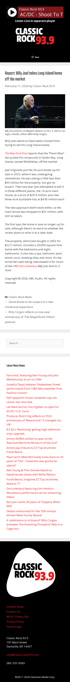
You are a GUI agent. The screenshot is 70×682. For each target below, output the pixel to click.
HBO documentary (25, 266)
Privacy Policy (15, 621)
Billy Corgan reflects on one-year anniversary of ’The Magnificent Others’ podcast (30, 317)
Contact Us (13, 611)
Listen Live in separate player (35, 21)
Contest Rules (15, 607)
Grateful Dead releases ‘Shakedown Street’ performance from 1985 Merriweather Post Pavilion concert (34, 389)
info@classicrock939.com (23, 655)
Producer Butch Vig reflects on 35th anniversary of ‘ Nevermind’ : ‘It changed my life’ (34, 420)
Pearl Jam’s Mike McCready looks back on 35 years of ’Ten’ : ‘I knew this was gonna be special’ (35, 461)
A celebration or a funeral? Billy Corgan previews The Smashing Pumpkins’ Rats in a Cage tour (35, 524)
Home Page (14, 626)
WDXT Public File (17, 617)
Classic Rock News (20, 297)
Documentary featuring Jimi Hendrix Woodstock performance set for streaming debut (34, 493)
